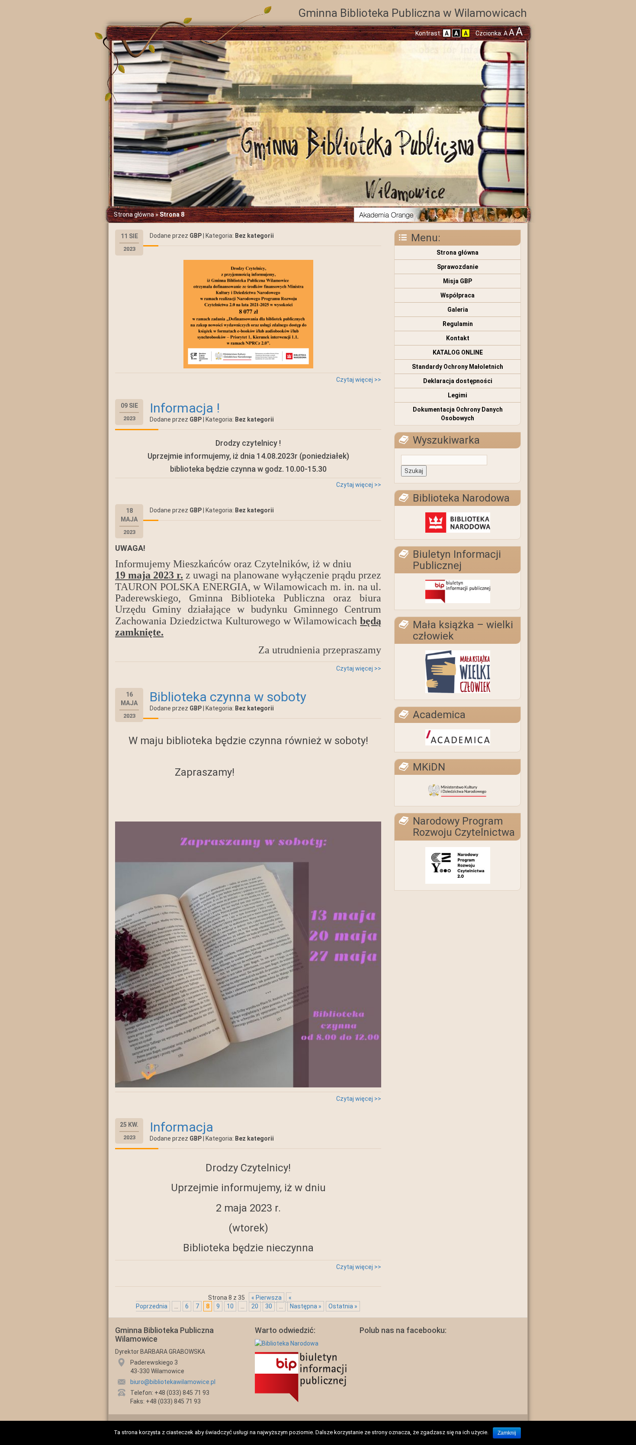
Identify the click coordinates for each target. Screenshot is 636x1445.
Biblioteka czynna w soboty (228, 696)
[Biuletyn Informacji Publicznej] (301, 1378)
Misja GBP (457, 281)
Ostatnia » (342, 1306)
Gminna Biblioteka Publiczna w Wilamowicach (412, 12)
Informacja (181, 1127)
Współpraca (457, 295)
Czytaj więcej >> (358, 379)
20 (254, 1306)
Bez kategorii (254, 235)
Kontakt (457, 338)
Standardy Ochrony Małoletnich (457, 366)
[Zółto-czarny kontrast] (466, 33)
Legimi (457, 395)
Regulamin (458, 323)
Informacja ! (185, 408)
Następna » (305, 1306)
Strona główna (134, 214)
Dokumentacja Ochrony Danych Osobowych (458, 414)
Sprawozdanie (457, 266)
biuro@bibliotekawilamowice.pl (172, 1381)
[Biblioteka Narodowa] (286, 1344)
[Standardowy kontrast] (447, 33)
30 (268, 1306)
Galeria (457, 309)
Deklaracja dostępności (457, 380)
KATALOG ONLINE (458, 352)
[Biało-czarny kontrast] (456, 33)
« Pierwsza (266, 1297)
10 (230, 1306)
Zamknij (507, 1433)
